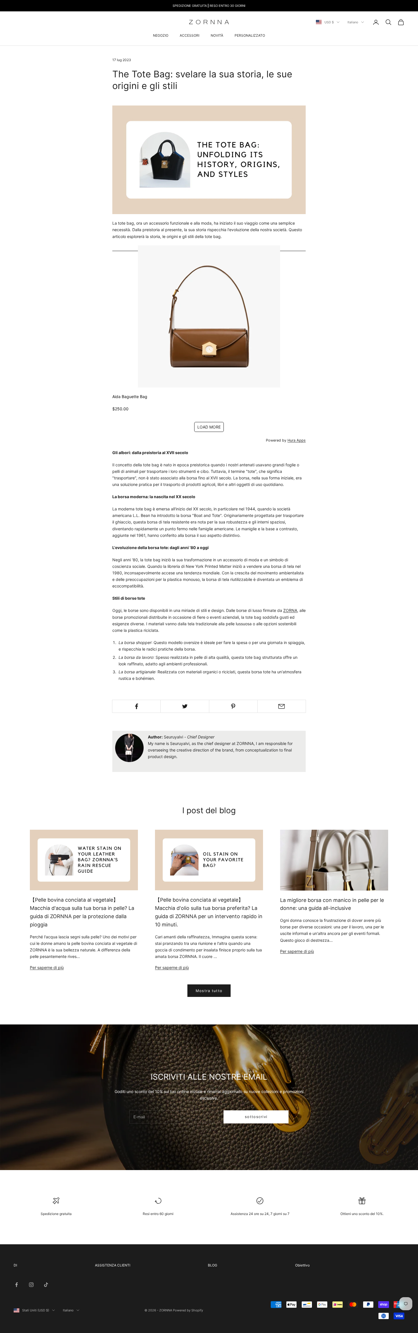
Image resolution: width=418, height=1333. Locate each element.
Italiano (352, 22)
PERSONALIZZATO (250, 35)
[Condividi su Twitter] (185, 706)
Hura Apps (296, 440)
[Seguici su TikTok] (46, 1285)
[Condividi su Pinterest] (233, 706)
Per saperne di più (47, 967)
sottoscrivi (256, 1116)
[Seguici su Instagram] (31, 1285)
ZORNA (290, 610)
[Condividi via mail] (282, 706)
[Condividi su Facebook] (136, 706)
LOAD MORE (209, 427)
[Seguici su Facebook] (16, 1285)
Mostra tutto (209, 990)
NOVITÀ (217, 35)
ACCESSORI (189, 35)
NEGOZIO (160, 35)
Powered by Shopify (188, 1310)
